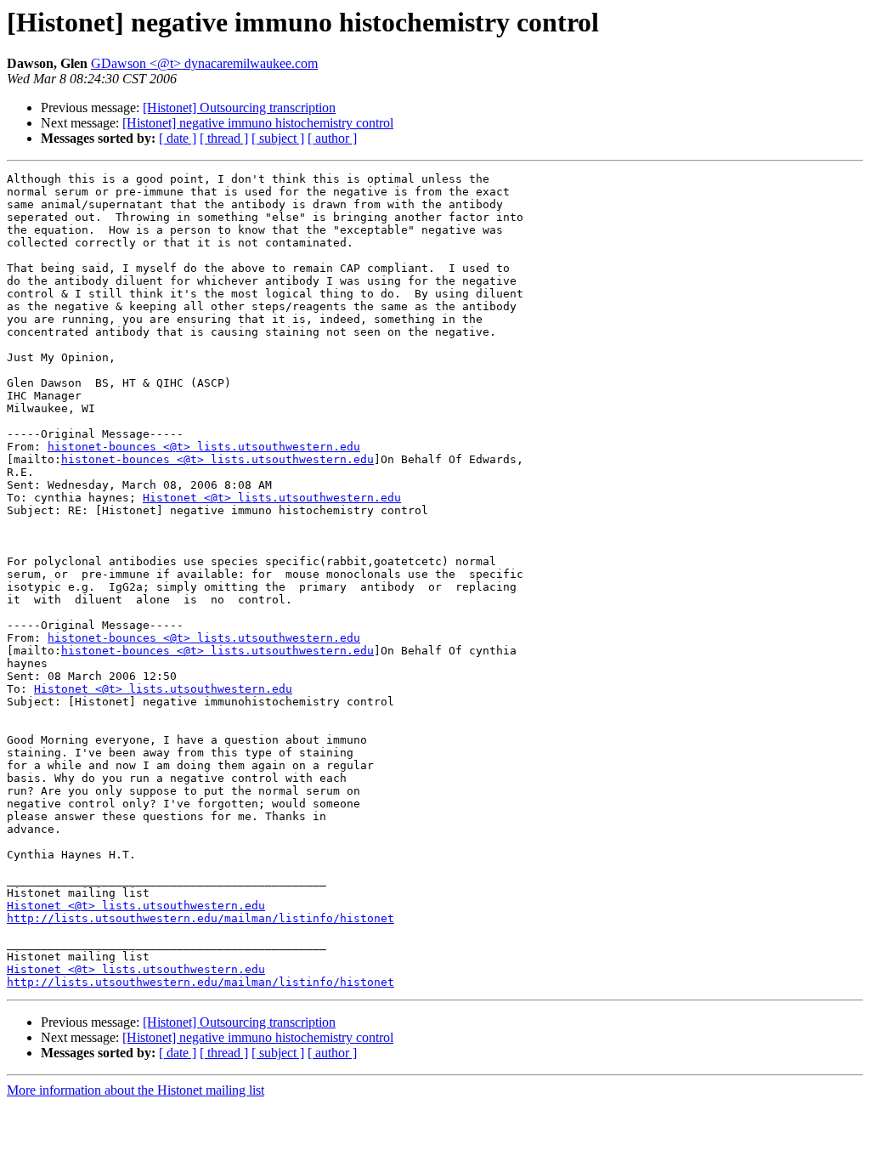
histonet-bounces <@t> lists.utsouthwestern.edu (204, 446)
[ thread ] (224, 138)
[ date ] (177, 138)
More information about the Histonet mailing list (135, 1090)
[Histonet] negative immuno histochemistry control (257, 123)
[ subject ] (277, 138)
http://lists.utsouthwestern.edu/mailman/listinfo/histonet (200, 918)
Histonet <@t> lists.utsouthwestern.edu (272, 497)
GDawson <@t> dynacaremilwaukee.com (204, 63)
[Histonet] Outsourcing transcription (239, 107)
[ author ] (332, 138)
